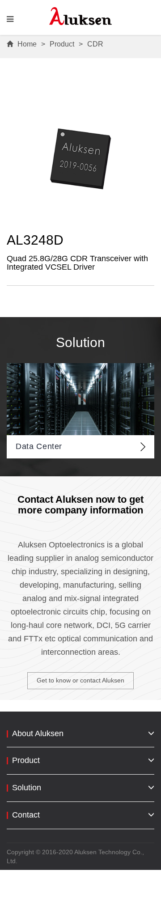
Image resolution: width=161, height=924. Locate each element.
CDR (95, 44)
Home (27, 44)
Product (62, 44)
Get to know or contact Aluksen (80, 680)
